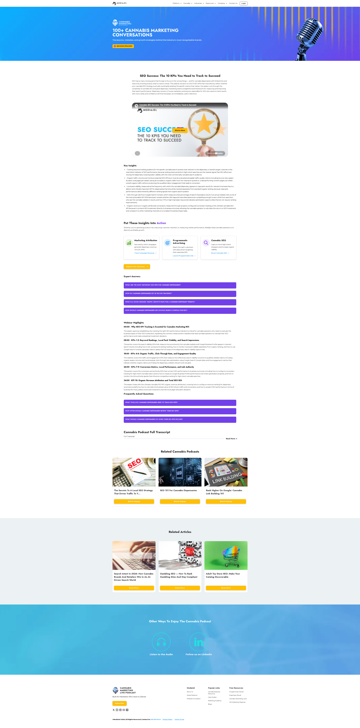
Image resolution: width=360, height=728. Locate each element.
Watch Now (180, 130)
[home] (119, 3)
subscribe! (119, 703)
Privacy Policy (167, 719)
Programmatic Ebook (236, 692)
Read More (134, 588)
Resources (210, 3)
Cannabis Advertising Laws (238, 699)
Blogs (210, 704)
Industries (198, 3)
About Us (190, 692)
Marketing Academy (214, 701)
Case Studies (212, 697)
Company (221, 3)
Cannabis (186, 3)
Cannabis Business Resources (214, 693)
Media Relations (192, 695)
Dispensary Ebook (235, 695)
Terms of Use (179, 719)
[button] (177, 3)
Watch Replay (134, 501)
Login (243, 3)
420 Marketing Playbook (237, 702)
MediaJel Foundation (194, 699)
